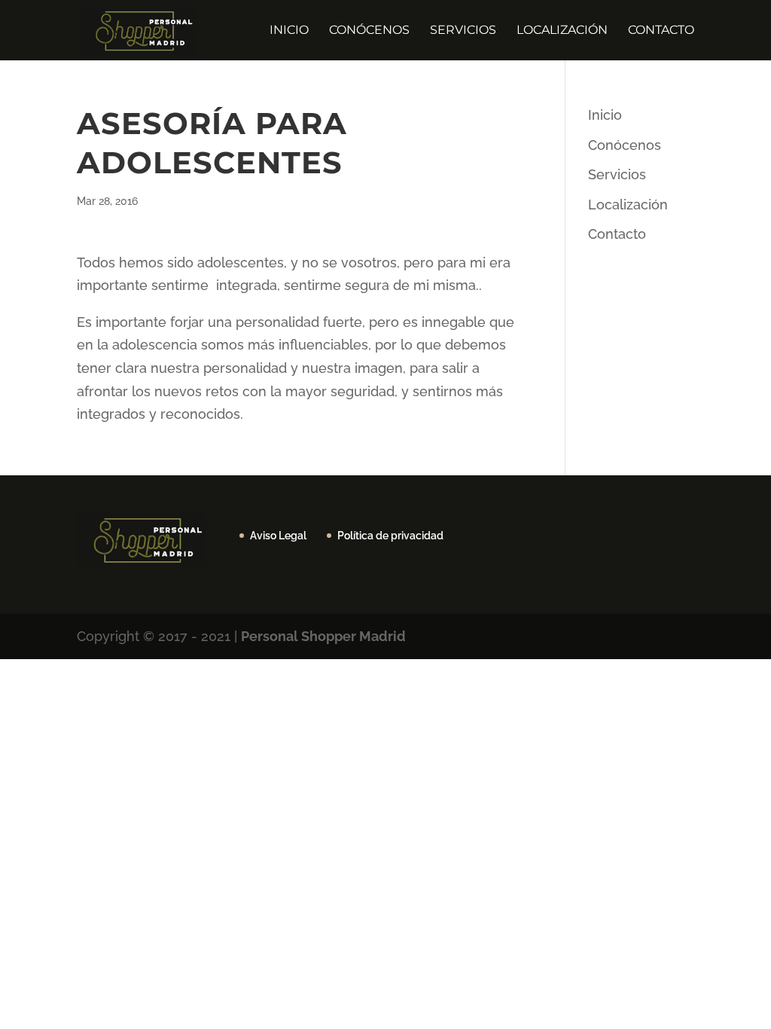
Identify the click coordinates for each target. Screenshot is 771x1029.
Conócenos (369, 31)
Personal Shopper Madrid (323, 636)
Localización (562, 31)
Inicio (289, 31)
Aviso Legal (278, 536)
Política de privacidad (390, 536)
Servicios (463, 31)
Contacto (661, 31)
